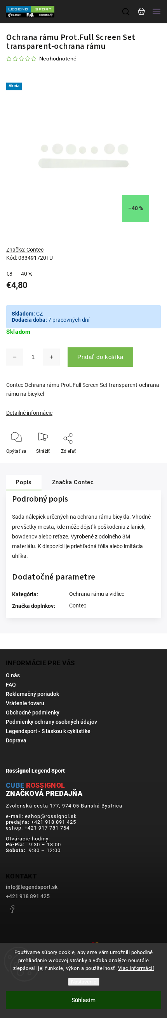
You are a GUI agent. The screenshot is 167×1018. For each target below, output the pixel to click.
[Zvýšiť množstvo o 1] (51, 357)
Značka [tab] (73, 482)
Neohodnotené (58, 58)
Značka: (24, 250)
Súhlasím (83, 1000)
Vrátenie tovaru (25, 703)
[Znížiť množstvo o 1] (14, 357)
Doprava (16, 740)
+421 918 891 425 (28, 896)
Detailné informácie (29, 413)
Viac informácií (136, 968)
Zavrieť (141, 461)
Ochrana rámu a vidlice (96, 594)
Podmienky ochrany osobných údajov (51, 722)
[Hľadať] (126, 11)
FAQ (11, 685)
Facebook (11, 909)
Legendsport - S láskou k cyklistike (48, 731)
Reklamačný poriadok (32, 694)
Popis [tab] (24, 482)
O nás (13, 675)
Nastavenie (83, 982)
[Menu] (157, 11)
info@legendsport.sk (31, 887)
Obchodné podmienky (32, 712)
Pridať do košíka (100, 357)
